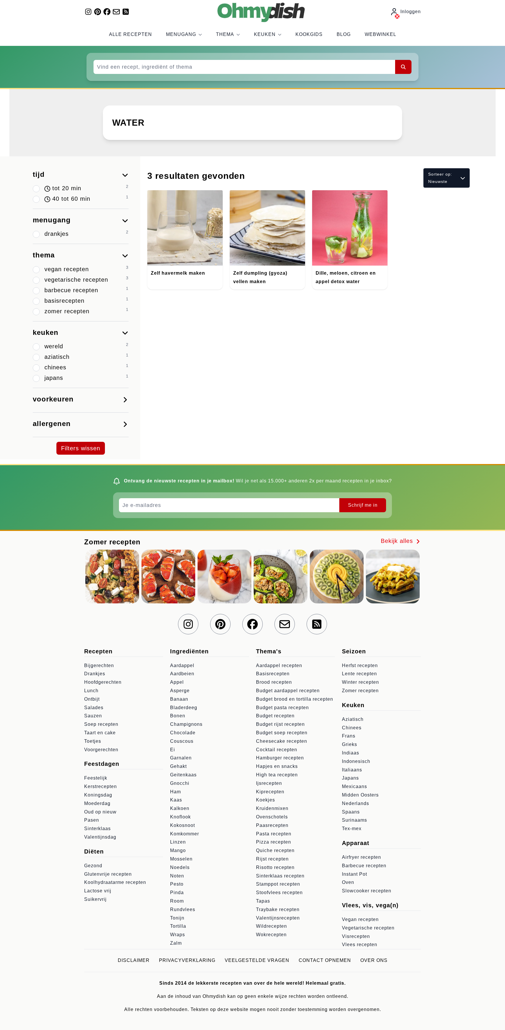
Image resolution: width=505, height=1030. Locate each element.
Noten (177, 875)
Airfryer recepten (361, 857)
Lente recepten (359, 673)
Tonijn (177, 917)
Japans (350, 777)
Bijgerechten (99, 665)
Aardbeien (182, 673)
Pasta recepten (273, 833)
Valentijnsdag (100, 837)
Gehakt (178, 766)
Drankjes (94, 673)
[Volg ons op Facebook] (107, 12)
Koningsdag (98, 794)
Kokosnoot (182, 825)
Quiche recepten (275, 850)
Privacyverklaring (187, 960)
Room (177, 901)
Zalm (176, 943)
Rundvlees (182, 909)
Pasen (91, 820)
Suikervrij (95, 899)
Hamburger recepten (280, 757)
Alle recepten (130, 34)
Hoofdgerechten (103, 682)
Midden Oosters (360, 794)
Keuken (265, 34)
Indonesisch (356, 761)
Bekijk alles (398, 541)
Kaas (176, 799)
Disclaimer (134, 960)
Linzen (178, 841)
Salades (93, 707)
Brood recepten (274, 682)
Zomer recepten (360, 690)
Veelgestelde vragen (257, 960)
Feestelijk (95, 777)
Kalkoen (179, 808)
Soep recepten (101, 724)
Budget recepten (275, 715)
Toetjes (92, 741)
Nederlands (355, 803)
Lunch (91, 690)
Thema (225, 34)
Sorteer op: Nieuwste (440, 178)
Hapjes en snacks (277, 766)
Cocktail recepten (276, 749)
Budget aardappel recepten (288, 690)
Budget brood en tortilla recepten (294, 699)
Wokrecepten (271, 934)
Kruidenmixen (272, 808)
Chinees (352, 727)
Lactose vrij (97, 890)
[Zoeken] (403, 67)
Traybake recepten (278, 909)
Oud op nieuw (100, 811)
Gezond (93, 865)
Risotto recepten (275, 867)
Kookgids (309, 34)
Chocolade (183, 732)
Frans (348, 735)
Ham (175, 791)
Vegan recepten (360, 919)
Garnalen (181, 757)
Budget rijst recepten (280, 724)
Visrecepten (356, 936)
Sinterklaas (97, 828)
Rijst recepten (272, 858)
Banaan (179, 699)
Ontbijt (92, 699)
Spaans (351, 811)
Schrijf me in (363, 505)
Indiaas (350, 752)
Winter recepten (360, 682)
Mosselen (181, 858)
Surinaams (354, 820)
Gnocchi (179, 783)
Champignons (186, 724)
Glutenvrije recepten (108, 874)
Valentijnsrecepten (278, 917)
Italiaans (352, 769)
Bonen (177, 715)
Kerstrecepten (100, 786)
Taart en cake (100, 732)
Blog (344, 34)
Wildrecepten (271, 926)
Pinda (177, 892)
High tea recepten (277, 774)
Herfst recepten (360, 665)
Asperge (180, 690)
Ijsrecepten (269, 783)
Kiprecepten (270, 791)
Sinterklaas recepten (280, 875)
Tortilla (178, 926)
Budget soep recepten (281, 732)
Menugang (181, 34)
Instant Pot (354, 874)
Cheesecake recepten (281, 741)
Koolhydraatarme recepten (115, 882)
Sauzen (93, 715)
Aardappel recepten (279, 665)
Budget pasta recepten (282, 707)
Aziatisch (353, 719)
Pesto (177, 884)
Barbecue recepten (364, 865)
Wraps (177, 934)
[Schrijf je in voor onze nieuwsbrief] (116, 12)
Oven (348, 882)
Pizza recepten (273, 841)
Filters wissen (80, 448)
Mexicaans (354, 786)
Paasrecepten (272, 825)
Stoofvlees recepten (279, 892)
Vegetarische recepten (368, 927)
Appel (177, 682)
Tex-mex (352, 828)
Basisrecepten (273, 673)
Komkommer (184, 833)
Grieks (349, 744)
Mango (178, 850)
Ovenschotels (272, 816)
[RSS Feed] (126, 12)
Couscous (181, 741)
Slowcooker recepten (366, 890)
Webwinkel (380, 34)
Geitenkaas (183, 774)
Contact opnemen (325, 960)
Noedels (180, 867)
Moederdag (97, 803)
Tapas (263, 901)
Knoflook (180, 816)
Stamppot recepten (278, 884)
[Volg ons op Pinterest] (98, 12)
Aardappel (182, 665)
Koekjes (265, 799)
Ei (172, 749)
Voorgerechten (101, 749)
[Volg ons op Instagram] (88, 12)
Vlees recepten (359, 944)
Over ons (374, 960)
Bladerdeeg (183, 707)
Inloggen (410, 11)
